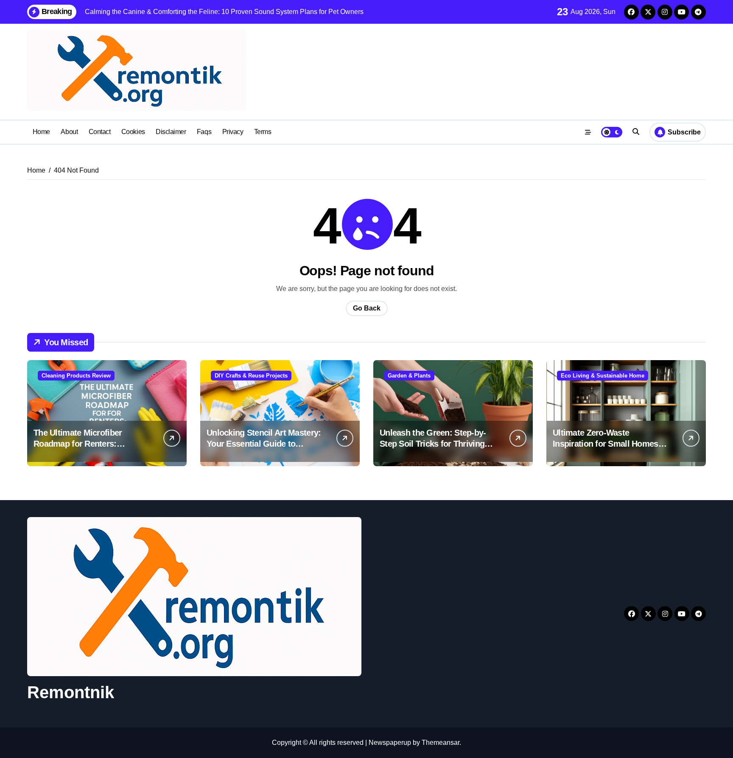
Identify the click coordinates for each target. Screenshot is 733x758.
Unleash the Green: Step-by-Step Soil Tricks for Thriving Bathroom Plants (433, 443)
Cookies (133, 131)
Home (41, 131)
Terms (262, 131)
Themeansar (440, 742)
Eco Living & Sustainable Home (602, 375)
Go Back (366, 308)
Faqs (204, 131)
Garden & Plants (409, 375)
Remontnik (70, 692)
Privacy (232, 131)
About (69, 131)
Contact (100, 131)
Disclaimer (171, 131)
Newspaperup (390, 742)
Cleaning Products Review (76, 375)
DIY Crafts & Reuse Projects (251, 375)
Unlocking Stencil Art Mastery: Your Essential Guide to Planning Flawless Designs (264, 443)
